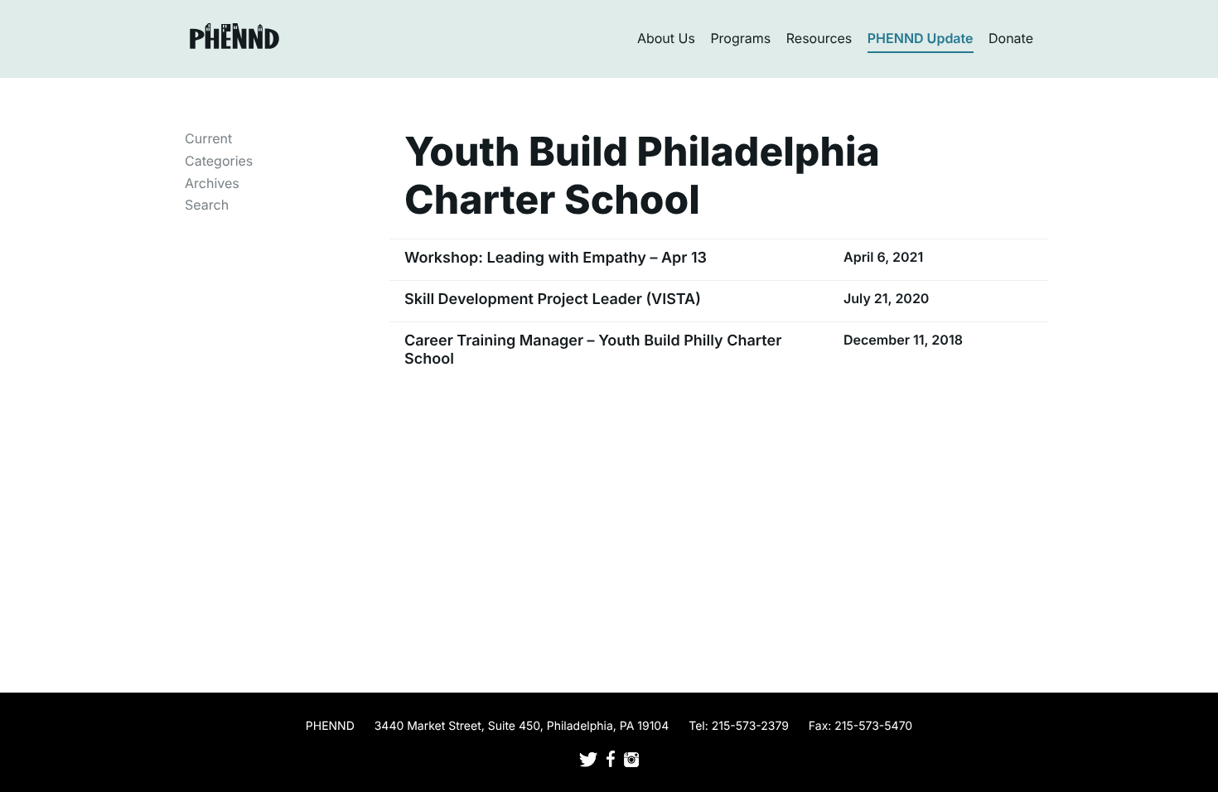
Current (208, 138)
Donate (1010, 38)
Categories (219, 160)
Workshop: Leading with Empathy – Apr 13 (555, 258)
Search (207, 204)
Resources (819, 38)
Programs (740, 38)
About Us (666, 38)
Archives (212, 183)
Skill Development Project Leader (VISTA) (552, 299)
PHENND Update (921, 38)
